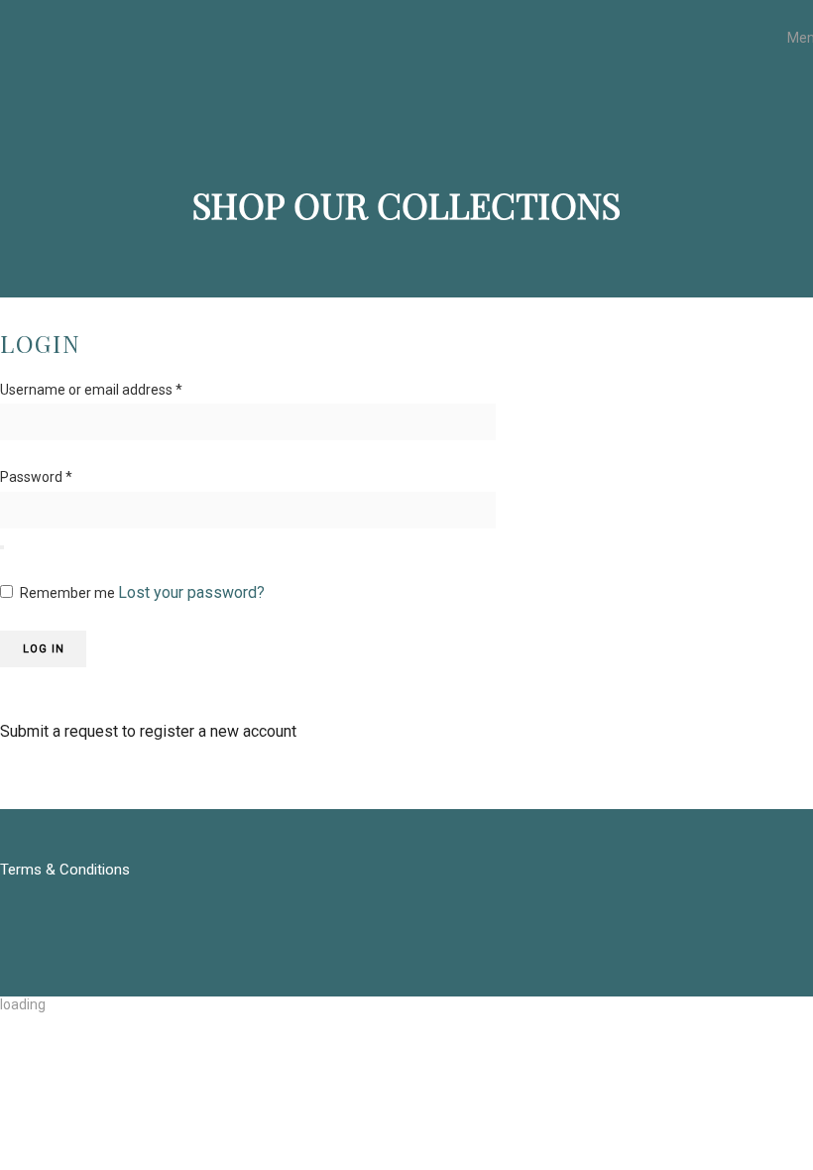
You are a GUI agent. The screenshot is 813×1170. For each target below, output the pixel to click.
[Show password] (2, 547)
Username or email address (91, 390)
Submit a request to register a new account (148, 731)
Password (36, 477)
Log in (43, 649)
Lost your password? (191, 592)
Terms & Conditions (65, 869)
